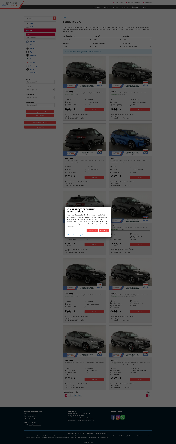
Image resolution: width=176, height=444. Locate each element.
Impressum (86, 235)
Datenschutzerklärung (74, 235)
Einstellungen (104, 230)
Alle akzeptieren (92, 230)
